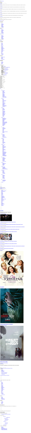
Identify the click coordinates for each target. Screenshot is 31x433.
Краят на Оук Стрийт (3, 361)
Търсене (3, 20)
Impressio (2, 195)
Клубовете (2, 199)
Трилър (4, 325)
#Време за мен (2, 48)
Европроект (2, 371)
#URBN (2, 54)
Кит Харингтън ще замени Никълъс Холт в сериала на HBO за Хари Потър (8, 231)
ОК (0, 188)
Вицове (2, 47)
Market (2, 57)
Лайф (2, 192)
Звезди (5, 213)
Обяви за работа (3, 191)
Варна (2, 402)
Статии (1, 213)
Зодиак (2, 50)
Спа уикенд (2, 286)
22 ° (0, 88)
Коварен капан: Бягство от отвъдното (6, 324)
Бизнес (2, 193)
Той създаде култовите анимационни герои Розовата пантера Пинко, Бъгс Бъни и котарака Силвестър (11, 224)
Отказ (1, 188)
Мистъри (6, 325)
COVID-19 (2, 196)
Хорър (2, 325)
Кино (2, 390)
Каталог (3, 213)
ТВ (1, 52)
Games (2, 49)
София (2, 401)
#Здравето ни (2, 200)
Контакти (2, 370)
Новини (1, 242)
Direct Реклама (2, 398)
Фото (2, 53)
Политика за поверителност (4, 372)
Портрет (1, 225)
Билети (2, 58)
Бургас (2, 63)
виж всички (1, 233)
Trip (1, 202)
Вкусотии (2, 203)
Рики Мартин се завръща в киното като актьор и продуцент (6, 248)
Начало (1, 20)
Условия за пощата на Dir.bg (4, 429)
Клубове (2, 51)
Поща (0, 210)
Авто (2, 198)
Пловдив (2, 62)
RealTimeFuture (3, 197)
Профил (2, 210)
